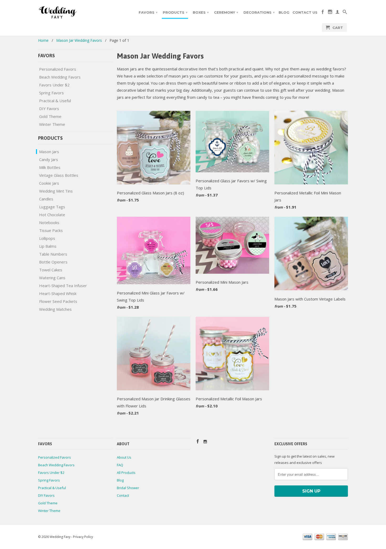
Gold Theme (50, 116)
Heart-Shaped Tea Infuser (63, 285)
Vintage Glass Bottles (58, 175)
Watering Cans (52, 277)
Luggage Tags (52, 206)
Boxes (201, 12)
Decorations (259, 12)
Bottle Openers (53, 262)
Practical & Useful (55, 100)
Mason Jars (49, 151)
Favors (148, 12)
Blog (284, 12)
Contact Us (305, 12)
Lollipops (47, 238)
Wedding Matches (55, 309)
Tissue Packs (51, 230)
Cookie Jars (49, 183)
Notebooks (49, 222)
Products (175, 12)
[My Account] (337, 13)
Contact (123, 495)
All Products (126, 472)
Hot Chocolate (52, 214)
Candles (46, 198)
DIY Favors (49, 108)
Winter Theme (52, 124)
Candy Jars (48, 159)
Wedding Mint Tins (56, 191)
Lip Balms (47, 246)
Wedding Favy (60, 537)
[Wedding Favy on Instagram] (330, 13)
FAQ (120, 465)
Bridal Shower (128, 487)
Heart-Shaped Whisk (57, 293)
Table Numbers (53, 254)
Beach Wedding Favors (60, 77)
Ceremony (226, 12)
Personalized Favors (57, 69)
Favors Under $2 (54, 84)
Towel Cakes (50, 269)
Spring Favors (51, 92)
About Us (124, 457)
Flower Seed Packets (58, 301)
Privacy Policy (83, 537)
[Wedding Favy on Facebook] (323, 13)
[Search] (345, 13)
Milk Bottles (49, 167)
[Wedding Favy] (75, 12)
